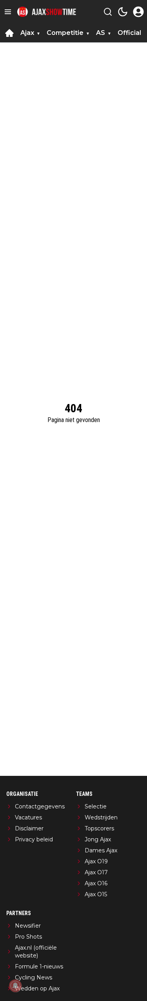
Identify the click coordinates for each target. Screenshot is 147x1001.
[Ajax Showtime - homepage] (46, 12)
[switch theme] (122, 11)
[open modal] (138, 11)
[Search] (108, 11)
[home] (9, 33)
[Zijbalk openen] (8, 11)
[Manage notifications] (15, 985)
